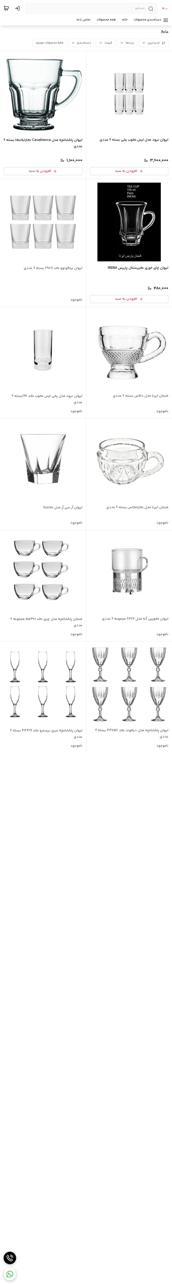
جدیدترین (154, 42)
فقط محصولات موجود (49, 42)
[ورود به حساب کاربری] (18, 8)
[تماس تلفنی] (10, 1258)
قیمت (108, 42)
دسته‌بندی (84, 42)
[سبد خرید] (6, 8)
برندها (130, 42)
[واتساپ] (10, 1274)
